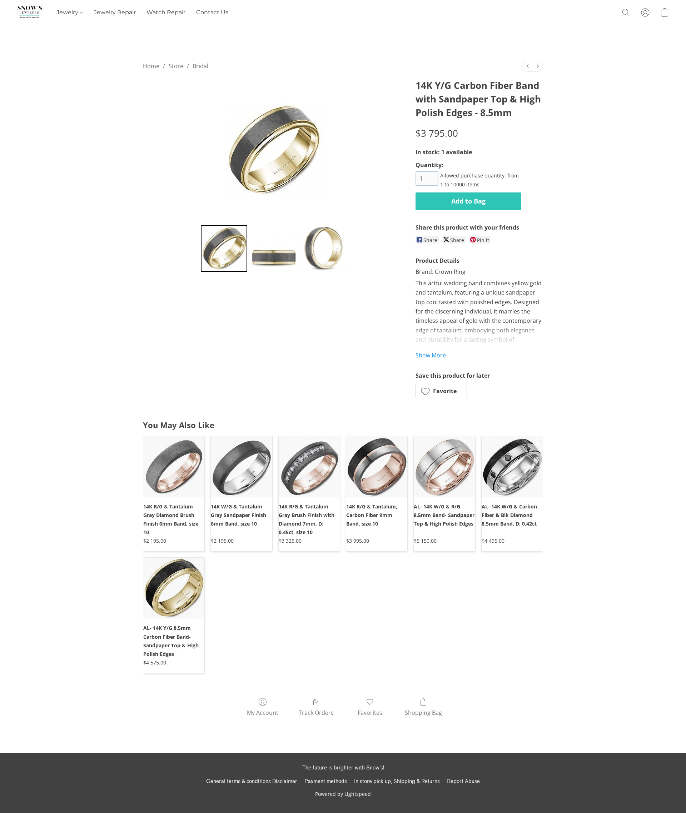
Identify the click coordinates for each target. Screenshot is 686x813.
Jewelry (68, 12)
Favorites (370, 713)
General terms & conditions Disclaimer (251, 781)
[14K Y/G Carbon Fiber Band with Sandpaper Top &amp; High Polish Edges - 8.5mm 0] (224, 248)
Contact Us (212, 12)
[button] (29, 12)
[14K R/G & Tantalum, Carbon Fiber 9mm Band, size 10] (376, 466)
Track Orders (316, 713)
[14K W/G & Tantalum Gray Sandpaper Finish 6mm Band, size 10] (241, 466)
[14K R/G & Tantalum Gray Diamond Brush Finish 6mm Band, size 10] (173, 466)
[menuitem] (528, 66)
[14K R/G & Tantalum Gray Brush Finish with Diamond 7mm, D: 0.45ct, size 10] (309, 466)
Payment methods (325, 781)
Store (176, 66)
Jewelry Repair (115, 12)
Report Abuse (463, 781)
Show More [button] (431, 355)
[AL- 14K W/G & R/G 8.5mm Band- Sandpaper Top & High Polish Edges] (444, 466)
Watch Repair (165, 12)
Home (151, 66)
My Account (262, 713)
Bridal (200, 66)
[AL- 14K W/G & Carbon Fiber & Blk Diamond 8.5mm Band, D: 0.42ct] (512, 466)
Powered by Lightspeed (343, 794)
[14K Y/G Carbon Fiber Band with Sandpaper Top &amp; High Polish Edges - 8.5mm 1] (273, 248)
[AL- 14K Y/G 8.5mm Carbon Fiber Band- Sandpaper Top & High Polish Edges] (173, 588)
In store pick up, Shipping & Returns (397, 781)
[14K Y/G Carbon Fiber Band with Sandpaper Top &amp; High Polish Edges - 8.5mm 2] (323, 248)
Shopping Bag (423, 713)
